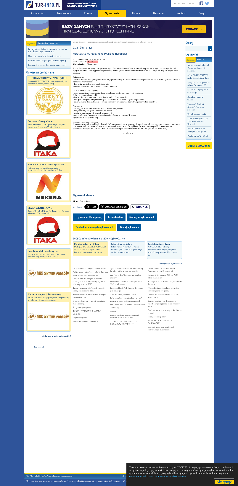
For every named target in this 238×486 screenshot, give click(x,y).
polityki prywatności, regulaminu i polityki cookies (98, 481)
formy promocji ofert (157, 317)
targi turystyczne (80, 318)
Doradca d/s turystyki (196, 114)
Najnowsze (31, 44)
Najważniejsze (43, 43)
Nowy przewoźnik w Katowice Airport (44, 56)
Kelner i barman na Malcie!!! (85, 321)
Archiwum (54, 43)
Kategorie (200, 59)
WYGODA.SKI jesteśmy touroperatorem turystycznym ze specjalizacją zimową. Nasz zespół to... (162, 249)
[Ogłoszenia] (199, 54)
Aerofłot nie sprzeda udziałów (123, 294)
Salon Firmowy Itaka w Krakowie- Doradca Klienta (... (197, 121)
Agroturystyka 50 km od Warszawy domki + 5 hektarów (198, 68)
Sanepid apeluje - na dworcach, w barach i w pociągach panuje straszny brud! (164, 304)
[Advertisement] (48, 411)
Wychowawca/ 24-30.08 (197, 136)
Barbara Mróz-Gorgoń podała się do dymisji (47, 60)
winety (113, 311)
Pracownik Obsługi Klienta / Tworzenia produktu (195, 107)
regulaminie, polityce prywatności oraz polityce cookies (157, 475)
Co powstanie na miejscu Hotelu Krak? (89, 268)
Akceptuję (224, 482)
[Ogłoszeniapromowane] (48, 72)
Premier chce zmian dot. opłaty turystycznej (47, 65)
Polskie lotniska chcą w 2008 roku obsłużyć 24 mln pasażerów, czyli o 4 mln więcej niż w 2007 (89, 281)
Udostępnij (77, 207)
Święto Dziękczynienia (82, 307)
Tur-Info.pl (39, 347)
